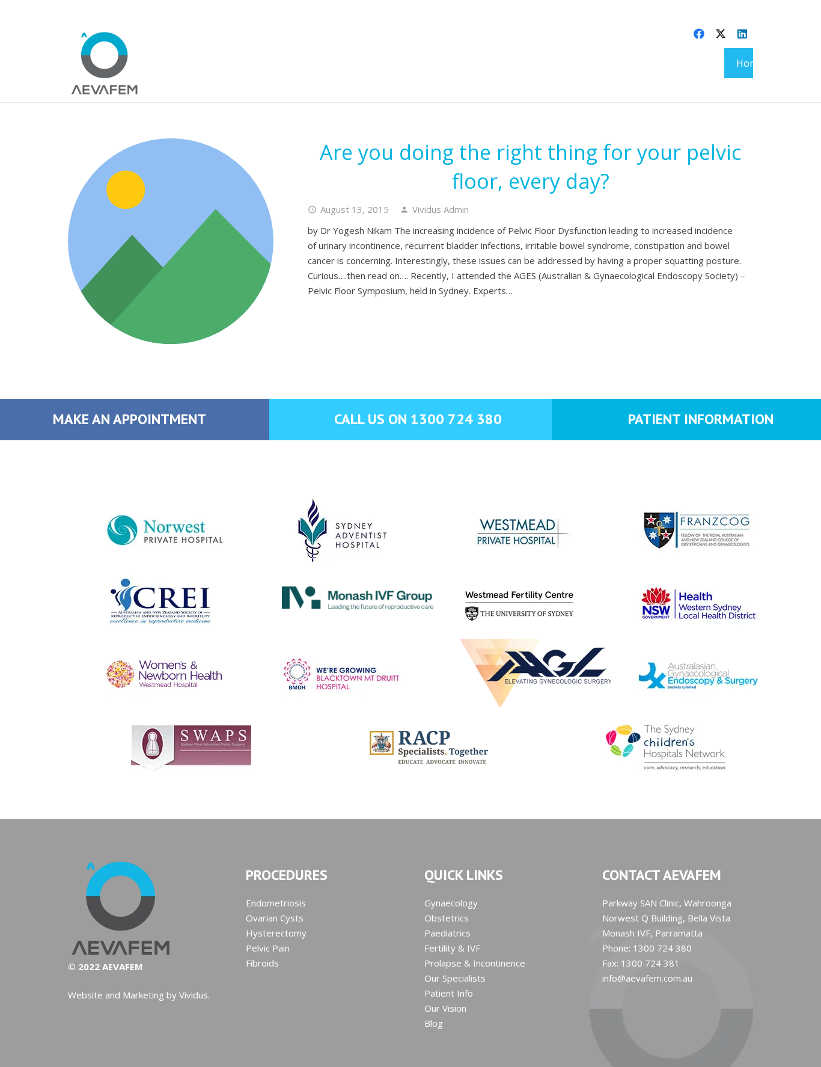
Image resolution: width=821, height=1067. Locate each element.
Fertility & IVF (452, 948)
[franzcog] (677, 530)
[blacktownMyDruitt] (321, 675)
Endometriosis (276, 903)
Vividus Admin (440, 209)
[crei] (143, 603)
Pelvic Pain (268, 948)
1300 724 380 (662, 948)
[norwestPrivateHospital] (143, 530)
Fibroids (262, 963)
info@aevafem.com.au (647, 978)
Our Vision (445, 1008)
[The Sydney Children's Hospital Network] (648, 747)
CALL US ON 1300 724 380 (418, 419)
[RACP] (410, 747)
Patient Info (448, 993)
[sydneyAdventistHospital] (321, 530)
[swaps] (173, 747)
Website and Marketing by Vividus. (139, 995)
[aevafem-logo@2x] (105, 63)
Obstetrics (446, 918)
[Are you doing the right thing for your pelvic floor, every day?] (170, 241)
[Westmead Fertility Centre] (499, 603)
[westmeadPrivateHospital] (499, 530)
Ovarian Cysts (275, 918)
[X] (720, 34)
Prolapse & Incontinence (474, 963)
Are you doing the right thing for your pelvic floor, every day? (530, 166)
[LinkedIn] (742, 34)
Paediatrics (447, 933)
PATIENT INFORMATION (701, 419)
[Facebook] (699, 34)
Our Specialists (455, 978)
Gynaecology (451, 903)
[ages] (677, 675)
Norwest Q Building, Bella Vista (666, 918)
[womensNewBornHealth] (143, 675)
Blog (433, 1023)
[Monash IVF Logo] (321, 589)
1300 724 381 (650, 963)
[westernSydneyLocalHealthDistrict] (677, 603)
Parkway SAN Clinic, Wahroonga (666, 903)
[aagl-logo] (499, 673)
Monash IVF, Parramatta (652, 933)
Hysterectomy (276, 933)
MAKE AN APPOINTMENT (129, 419)
